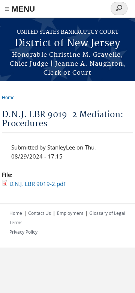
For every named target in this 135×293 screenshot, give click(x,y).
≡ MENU (20, 9)
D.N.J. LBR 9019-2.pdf (37, 183)
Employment (70, 213)
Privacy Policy (23, 232)
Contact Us (39, 213)
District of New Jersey (67, 43)
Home (8, 97)
